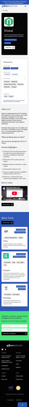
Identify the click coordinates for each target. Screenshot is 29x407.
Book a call (4, 379)
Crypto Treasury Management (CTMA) (6, 361)
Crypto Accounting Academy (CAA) (6, 356)
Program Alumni (5, 369)
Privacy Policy (19, 376)
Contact (3, 376)
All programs (4, 365)
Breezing (6, 298)
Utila (5, 241)
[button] (25, 6)
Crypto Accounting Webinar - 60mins (20, 356)
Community (19, 360)
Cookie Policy (19, 379)
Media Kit (18, 367)
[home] (9, 6)
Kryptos (6, 270)
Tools (17, 364)
